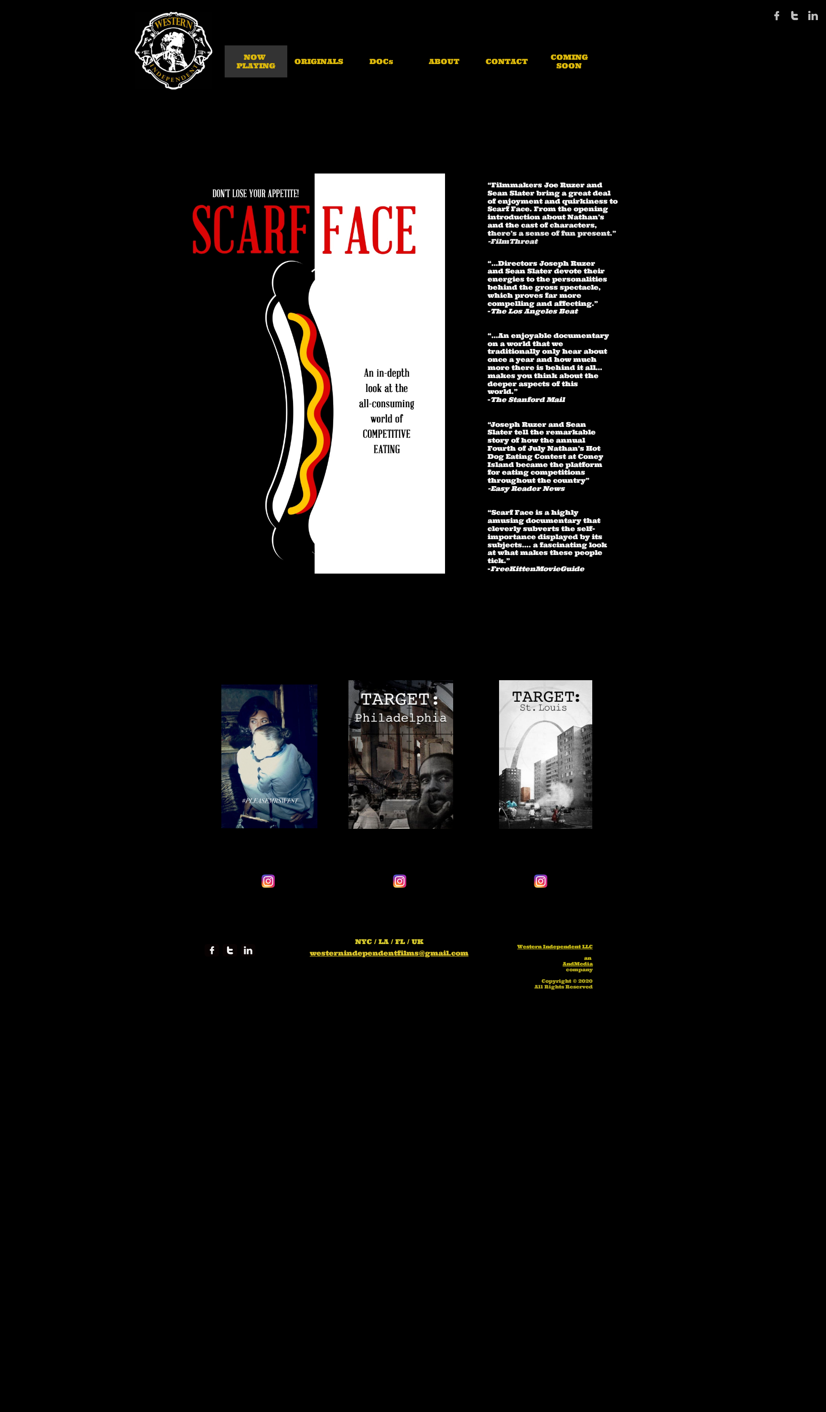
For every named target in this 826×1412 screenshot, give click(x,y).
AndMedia (578, 964)
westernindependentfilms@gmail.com (389, 953)
